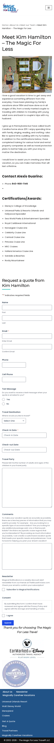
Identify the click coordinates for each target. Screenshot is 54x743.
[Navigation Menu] (48, 7)
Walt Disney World (11, 706)
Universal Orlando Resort (14, 701)
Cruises (6, 715)
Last (4, 323)
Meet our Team (27, 25)
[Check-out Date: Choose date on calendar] (44, 449)
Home (5, 25)
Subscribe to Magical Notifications (23, 589)
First (4, 312)
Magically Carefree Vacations (19, 695)
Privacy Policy (37, 606)
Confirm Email (8, 351)
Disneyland (7, 710)
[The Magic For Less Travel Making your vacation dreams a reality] (10, 7)
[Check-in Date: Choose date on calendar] (44, 435)
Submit (7, 622)
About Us (14, 25)
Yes (8, 399)
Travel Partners (10, 730)
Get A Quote (8, 721)
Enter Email (7, 341)
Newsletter (22, 691)
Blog (4, 726)
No (8, 403)
